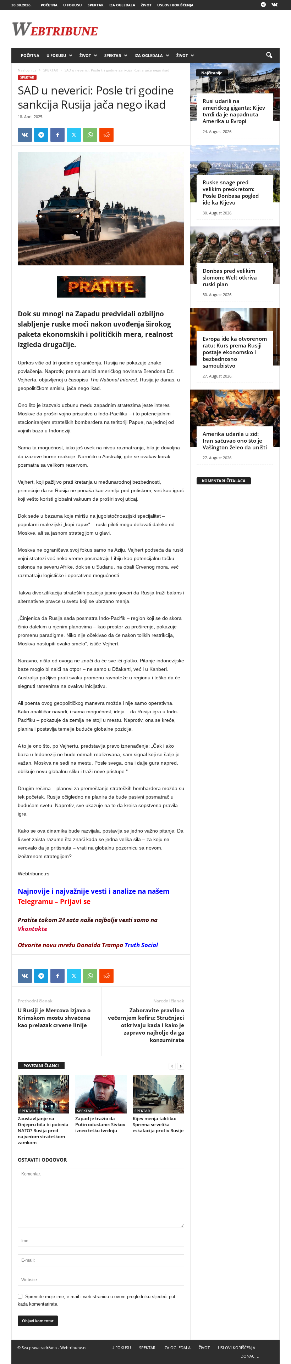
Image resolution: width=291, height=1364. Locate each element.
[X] (74, 135)
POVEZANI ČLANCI (41, 1065)
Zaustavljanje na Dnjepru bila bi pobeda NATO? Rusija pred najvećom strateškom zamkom (43, 1130)
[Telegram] (263, 5)
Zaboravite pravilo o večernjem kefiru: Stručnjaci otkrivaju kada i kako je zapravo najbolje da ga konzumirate (146, 1025)
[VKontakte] (274, 5)
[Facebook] (57, 135)
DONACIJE (250, 1356)
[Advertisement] (189, 29)
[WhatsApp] (90, 135)
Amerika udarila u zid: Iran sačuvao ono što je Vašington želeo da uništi (235, 440)
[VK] (25, 135)
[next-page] (180, 1066)
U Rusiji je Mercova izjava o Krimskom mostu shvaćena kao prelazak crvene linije (54, 1018)
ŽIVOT (146, 4)
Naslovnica (27, 70)
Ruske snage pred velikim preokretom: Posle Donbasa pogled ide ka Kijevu (231, 192)
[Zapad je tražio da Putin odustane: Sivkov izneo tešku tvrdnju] (101, 1094)
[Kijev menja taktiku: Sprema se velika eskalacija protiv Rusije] (158, 1094)
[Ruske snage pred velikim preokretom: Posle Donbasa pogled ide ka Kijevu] (235, 174)
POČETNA (49, 4)
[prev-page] (172, 1066)
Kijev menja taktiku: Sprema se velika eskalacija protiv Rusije (158, 1124)
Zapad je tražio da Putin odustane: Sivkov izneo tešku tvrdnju (100, 1124)
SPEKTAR (96, 4)
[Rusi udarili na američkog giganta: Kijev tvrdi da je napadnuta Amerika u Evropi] (235, 92)
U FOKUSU (72, 4)
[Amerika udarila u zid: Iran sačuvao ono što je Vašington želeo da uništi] (235, 418)
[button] (269, 55)
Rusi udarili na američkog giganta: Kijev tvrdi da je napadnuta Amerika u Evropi (234, 111)
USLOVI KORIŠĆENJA (175, 4)
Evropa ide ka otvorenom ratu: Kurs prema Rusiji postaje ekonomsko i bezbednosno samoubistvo (235, 352)
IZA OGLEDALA (122, 4)
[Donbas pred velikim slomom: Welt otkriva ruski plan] (235, 255)
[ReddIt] (106, 135)
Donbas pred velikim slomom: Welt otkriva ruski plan (230, 277)
